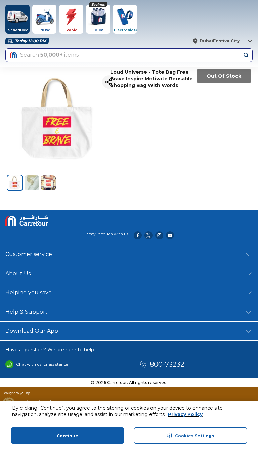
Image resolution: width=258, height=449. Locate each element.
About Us (18, 273)
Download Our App (31, 331)
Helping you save (28, 292)
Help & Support (26, 312)
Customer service (28, 254)
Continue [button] (67, 435)
